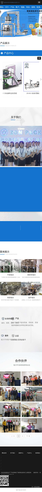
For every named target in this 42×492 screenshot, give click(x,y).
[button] (39, 2)
